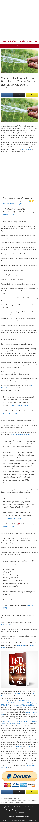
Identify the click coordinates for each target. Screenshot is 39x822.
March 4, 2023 (8, 214)
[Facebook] (7, 95)
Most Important (20, 812)
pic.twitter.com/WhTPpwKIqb (14, 203)
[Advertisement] (19, 19)
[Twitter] (19, 95)
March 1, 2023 (8, 526)
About (33, 807)
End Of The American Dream (19, 41)
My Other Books (18, 807)
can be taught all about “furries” (20, 434)
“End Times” (17, 693)
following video (26, 149)
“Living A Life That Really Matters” (24, 705)
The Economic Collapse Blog (12, 721)
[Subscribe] (32, 95)
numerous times (6, 624)
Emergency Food (17, 810)
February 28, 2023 (10, 413)
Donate (27, 807)
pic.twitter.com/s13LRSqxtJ (13, 518)
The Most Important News (17, 723)
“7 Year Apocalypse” (23, 700)
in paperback (21, 645)
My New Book (7, 807)
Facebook (19, 747)
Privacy (8, 810)
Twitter (27, 747)
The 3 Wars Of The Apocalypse (11, 798)
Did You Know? (28, 810)
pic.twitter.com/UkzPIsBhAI (20, 405)
